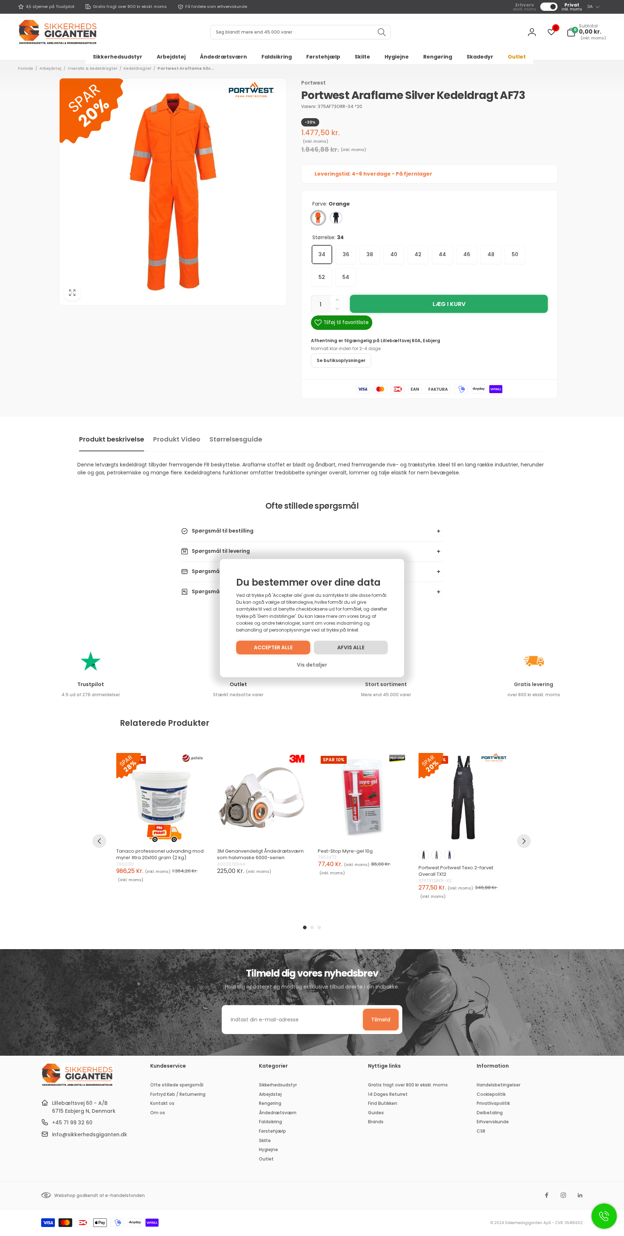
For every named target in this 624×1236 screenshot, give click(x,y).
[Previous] (99, 841)
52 (321, 277)
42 (418, 254)
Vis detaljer (312, 664)
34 (321, 254)
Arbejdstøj (50, 68)
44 (442, 254)
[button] (586, 32)
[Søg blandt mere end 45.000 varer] (381, 32)
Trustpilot (90, 684)
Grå (437, 855)
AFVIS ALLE (350, 647)
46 (466, 254)
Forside (25, 68)
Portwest (313, 82)
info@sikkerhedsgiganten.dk (89, 1134)
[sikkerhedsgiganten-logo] (77, 1085)
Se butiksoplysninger (341, 360)
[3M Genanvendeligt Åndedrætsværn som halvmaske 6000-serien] (261, 797)
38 (370, 254)
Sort (424, 855)
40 (393, 254)
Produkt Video (176, 439)
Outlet (238, 684)
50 (515, 254)
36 (346, 254)
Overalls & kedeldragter (92, 68)
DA (590, 6)
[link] (46, 7)
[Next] (524, 841)
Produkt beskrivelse (111, 439)
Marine (450, 855)
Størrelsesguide (235, 439)
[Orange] (318, 217)
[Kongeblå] (336, 217)
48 (491, 254)
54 (345, 277)
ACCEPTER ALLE (273, 647)
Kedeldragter (137, 68)
